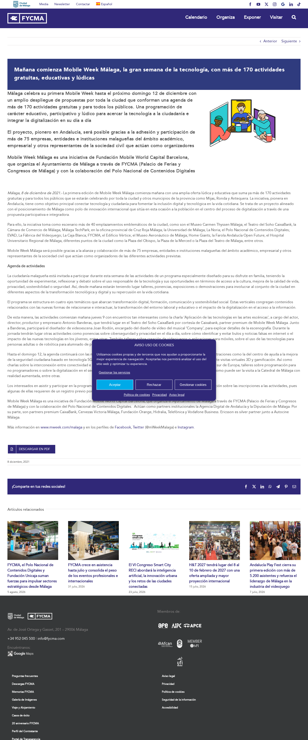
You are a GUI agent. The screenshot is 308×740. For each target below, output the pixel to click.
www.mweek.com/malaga (61, 427)
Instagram (186, 427)
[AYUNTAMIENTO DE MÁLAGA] (21, 4)
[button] (294, 17)
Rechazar (154, 385)
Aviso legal (176, 395)
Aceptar (115, 385)
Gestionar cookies (193, 385)
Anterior (270, 41)
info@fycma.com (51, 638)
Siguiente (289, 41)
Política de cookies (137, 395)
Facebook (123, 427)
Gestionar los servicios (114, 372)
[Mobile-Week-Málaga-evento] (242, 91)
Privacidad (159, 395)
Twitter (138, 427)
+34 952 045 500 (21, 638)
